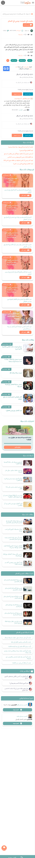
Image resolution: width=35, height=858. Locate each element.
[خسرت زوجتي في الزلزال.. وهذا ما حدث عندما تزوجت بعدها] (28, 360)
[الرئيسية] (32, 14)
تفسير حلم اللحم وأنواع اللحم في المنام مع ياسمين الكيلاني (18, 273)
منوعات (27, 14)
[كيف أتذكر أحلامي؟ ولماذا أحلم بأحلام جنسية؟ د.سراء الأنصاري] (17, 317)
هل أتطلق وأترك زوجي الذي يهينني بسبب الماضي (20, 157)
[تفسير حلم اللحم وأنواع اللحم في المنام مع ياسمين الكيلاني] (17, 263)
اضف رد (20, 110)
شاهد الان (23, 195)
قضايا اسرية (4, 357)
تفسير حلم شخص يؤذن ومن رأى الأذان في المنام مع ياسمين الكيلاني (17, 245)
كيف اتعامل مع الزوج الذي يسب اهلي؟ (23, 164)
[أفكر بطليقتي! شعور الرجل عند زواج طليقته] (28, 398)
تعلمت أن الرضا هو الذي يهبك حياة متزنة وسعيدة (20, 147)
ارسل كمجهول (17, 94)
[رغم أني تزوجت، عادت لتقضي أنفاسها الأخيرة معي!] (28, 348)
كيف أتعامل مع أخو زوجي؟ (26, 150)
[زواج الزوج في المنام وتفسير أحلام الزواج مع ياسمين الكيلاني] (17, 180)
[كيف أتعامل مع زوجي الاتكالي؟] (28, 410)
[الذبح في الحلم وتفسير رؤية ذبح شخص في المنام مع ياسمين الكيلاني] (17, 208)
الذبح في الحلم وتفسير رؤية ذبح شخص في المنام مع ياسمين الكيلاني (17, 218)
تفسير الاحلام (20, 14)
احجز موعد (16, 710)
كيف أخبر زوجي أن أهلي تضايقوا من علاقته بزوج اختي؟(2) (18, 160)
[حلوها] (33, 2)
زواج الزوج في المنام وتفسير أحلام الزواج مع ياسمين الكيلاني (17, 191)
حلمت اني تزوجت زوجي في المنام (9, 14)
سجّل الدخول (28, 94)
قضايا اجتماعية (5, 344)
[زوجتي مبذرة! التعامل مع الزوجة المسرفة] (28, 385)
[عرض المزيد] (7, 60)
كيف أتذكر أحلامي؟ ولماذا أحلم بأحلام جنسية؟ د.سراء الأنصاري (19, 327)
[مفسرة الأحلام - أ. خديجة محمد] (31, 98)
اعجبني (25, 110)
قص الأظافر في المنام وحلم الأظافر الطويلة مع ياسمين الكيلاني (19, 300)
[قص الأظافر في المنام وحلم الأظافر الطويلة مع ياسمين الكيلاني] (17, 290)
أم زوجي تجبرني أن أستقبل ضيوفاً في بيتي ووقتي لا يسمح (18, 154)
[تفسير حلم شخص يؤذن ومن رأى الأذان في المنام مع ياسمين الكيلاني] (17, 235)
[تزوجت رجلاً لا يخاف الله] (28, 373)
